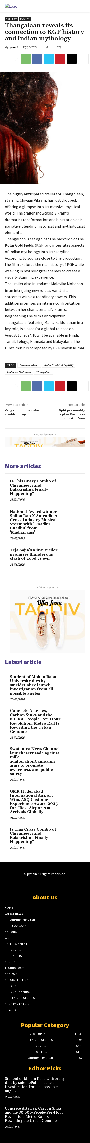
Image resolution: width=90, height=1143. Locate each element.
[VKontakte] (54, 884)
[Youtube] (63, 884)
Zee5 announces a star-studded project (23, 412)
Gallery (11, 19)
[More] (83, 59)
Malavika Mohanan (19, 372)
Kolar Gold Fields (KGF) (59, 365)
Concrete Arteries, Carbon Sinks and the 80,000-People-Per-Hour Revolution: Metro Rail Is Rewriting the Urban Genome (35, 721)
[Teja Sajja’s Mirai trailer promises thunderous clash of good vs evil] (71, 556)
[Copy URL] (72, 59)
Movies (25, 19)
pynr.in (14, 47)
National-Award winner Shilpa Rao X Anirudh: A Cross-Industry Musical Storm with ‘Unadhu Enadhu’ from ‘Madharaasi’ (34, 522)
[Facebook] (37, 59)
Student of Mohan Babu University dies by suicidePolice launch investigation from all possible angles (33, 685)
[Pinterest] (60, 59)
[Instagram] (36, 884)
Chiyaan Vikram (29, 365)
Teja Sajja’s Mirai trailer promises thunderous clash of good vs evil (34, 554)
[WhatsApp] (26, 59)
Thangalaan (43, 372)
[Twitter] (49, 59)
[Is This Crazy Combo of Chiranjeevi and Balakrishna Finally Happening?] (71, 487)
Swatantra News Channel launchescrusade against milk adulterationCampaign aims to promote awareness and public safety (35, 761)
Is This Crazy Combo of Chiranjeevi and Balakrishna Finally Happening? (33, 487)
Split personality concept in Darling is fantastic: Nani (69, 414)
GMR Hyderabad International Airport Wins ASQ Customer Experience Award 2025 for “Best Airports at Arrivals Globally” (34, 802)
